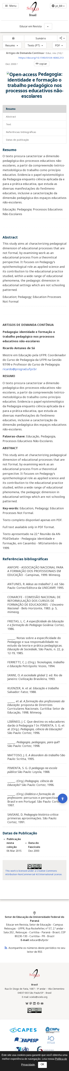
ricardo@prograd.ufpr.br (20, 369)
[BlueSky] (27, 1003)
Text (8, 124)
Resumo (10, 45)
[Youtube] (42, 1003)
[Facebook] (38, 1003)
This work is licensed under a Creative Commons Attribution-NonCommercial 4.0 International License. (33, 872)
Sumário (41, 38)
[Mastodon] (31, 1003)
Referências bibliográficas (21, 132)
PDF (57, 45)
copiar (41, 63)
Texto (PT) (33, 45)
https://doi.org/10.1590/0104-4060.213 (41, 57)
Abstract (11, 116)
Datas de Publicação (17, 139)
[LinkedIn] (34, 1003)
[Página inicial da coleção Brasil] (34, 978)
